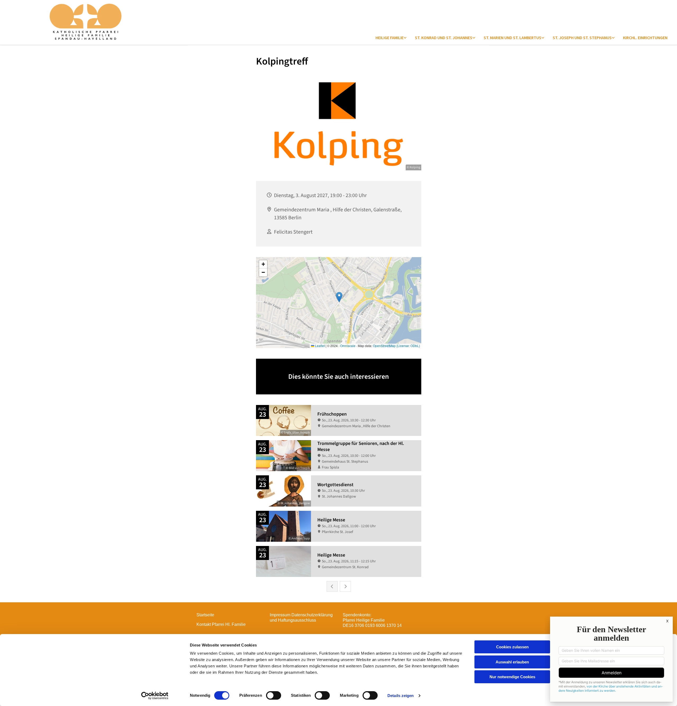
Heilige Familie (390, 37)
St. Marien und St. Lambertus (512, 37)
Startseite (205, 615)
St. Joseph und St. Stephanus (582, 37)
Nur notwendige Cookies (512, 677)
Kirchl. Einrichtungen (645, 37)
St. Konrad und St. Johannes (443, 37)
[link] (391, 37)
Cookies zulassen (512, 647)
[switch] (273, 695)
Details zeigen (400, 695)
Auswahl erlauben (512, 662)
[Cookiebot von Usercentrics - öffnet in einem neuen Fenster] (155, 696)
